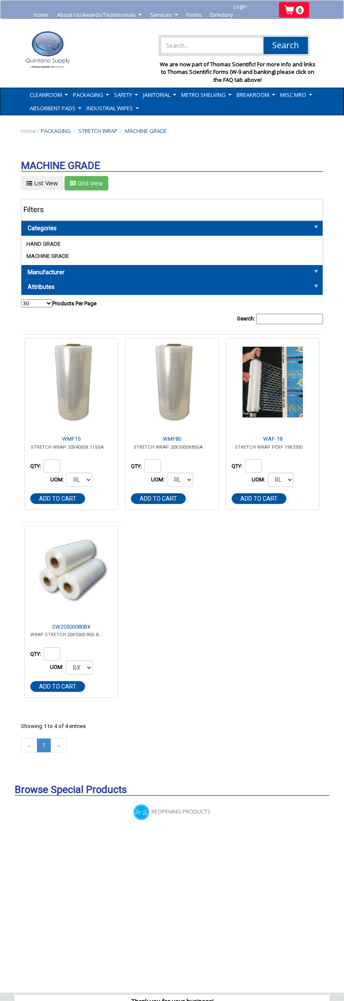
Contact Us (99, 23)
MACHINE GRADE (146, 131)
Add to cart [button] (57, 498)
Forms (194, 14)
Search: (246, 318)
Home (41, 14)
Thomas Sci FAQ (142, 23)
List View (45, 183)
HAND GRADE (43, 244)
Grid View (89, 183)
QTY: (36, 466)
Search (285, 45)
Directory (221, 14)
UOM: (57, 479)
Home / (31, 131)
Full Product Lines (56, 23)
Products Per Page (74, 303)
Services (164, 15)
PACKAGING (56, 131)
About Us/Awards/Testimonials (99, 15)
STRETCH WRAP (97, 131)
